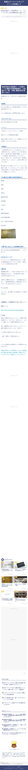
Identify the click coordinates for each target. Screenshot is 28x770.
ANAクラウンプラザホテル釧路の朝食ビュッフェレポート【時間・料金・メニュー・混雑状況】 (14, 688)
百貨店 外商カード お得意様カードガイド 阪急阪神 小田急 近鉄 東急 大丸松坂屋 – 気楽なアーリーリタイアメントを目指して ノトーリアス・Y (14, 352)
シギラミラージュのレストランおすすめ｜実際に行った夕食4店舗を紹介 (14, 693)
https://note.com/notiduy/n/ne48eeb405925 (12, 310)
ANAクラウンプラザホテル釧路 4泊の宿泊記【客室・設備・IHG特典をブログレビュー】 (14, 683)
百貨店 (3, 8)
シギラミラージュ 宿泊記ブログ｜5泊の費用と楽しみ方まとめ (14, 703)
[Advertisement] (14, 37)
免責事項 (18, 766)
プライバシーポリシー (11, 766)
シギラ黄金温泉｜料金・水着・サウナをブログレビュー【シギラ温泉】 (14, 698)
